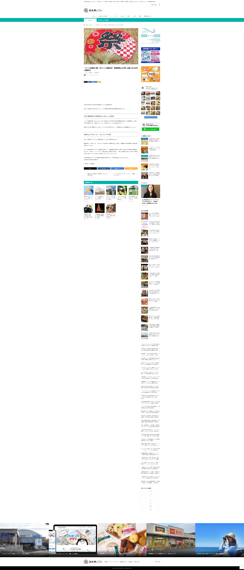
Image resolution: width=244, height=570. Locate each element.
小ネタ (150, 500)
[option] (71, 540)
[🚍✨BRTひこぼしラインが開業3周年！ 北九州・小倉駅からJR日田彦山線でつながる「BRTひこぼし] (153, 98)
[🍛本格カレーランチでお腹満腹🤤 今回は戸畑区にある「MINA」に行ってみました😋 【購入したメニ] (143, 108)
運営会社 (130, 561)
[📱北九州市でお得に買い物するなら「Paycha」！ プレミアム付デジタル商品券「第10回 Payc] (143, 103)
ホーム (94, 16)
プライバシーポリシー (114, 561)
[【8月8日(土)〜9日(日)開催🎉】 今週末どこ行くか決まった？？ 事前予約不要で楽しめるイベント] (148, 113)
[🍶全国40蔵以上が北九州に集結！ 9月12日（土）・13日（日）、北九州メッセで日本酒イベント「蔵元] (158, 103)
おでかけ (122, 16)
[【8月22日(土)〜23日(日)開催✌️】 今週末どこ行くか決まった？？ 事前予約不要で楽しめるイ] (148, 98)
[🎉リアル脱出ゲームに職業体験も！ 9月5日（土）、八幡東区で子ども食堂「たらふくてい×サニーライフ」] (153, 113)
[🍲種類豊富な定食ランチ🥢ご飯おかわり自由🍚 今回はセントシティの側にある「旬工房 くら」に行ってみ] (153, 108)
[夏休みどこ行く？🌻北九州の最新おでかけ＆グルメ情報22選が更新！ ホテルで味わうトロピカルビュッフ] (143, 113)
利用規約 (106, 561)
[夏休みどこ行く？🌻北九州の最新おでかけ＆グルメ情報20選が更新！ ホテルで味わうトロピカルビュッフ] (148, 103)
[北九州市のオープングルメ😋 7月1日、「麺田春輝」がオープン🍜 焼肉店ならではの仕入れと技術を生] (158, 98)
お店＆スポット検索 (103, 16)
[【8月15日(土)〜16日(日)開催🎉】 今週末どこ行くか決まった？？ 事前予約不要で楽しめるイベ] (153, 103)
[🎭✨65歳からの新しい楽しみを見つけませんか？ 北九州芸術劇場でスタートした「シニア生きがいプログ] (158, 93)
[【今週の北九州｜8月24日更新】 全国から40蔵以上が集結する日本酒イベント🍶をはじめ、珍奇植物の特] (153, 93)
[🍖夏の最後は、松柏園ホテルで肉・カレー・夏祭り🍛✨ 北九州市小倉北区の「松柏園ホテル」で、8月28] (148, 108)
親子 (135, 16)
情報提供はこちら (147, 16)
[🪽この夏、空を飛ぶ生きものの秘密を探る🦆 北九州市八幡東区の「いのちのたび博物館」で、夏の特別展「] (158, 108)
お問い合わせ (136, 561)
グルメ (116, 16)
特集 (140, 16)
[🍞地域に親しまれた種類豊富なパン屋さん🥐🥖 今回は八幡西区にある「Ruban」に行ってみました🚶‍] (158, 113)
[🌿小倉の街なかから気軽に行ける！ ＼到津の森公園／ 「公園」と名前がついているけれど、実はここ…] (143, 98)
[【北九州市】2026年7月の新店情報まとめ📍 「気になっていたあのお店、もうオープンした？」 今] (148, 93)
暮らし (129, 16)
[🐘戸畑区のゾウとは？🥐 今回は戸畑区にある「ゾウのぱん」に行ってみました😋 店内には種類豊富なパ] (143, 93)
